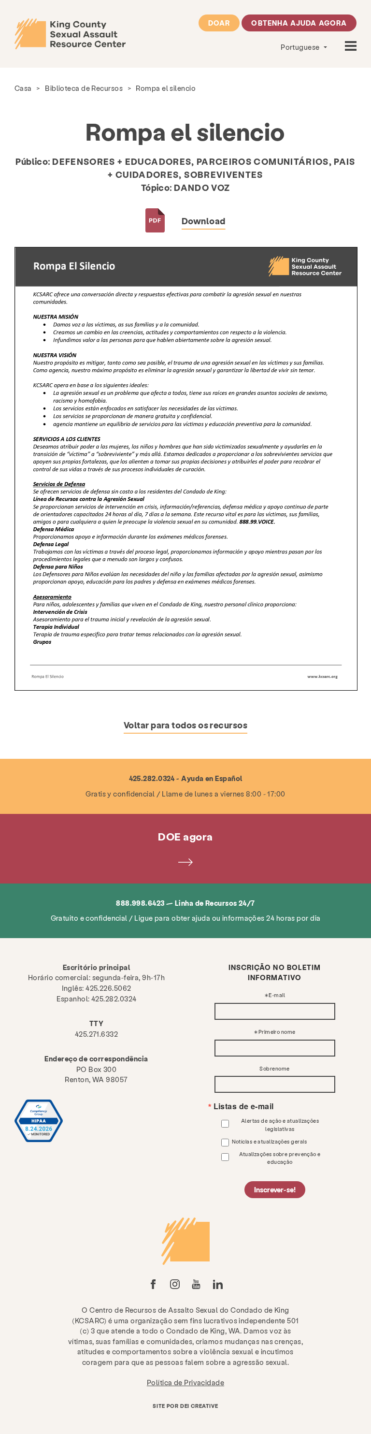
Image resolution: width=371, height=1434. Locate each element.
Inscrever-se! (275, 1189)
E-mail (277, 995)
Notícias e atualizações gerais (269, 1141)
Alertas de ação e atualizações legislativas (280, 1124)
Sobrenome (274, 1069)
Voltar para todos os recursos (185, 725)
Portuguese (301, 47)
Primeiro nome (277, 1032)
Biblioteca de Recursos (84, 88)
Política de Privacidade (185, 1382)
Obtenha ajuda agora (299, 22)
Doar (219, 22)
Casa (23, 88)
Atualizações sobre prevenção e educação (280, 1158)
